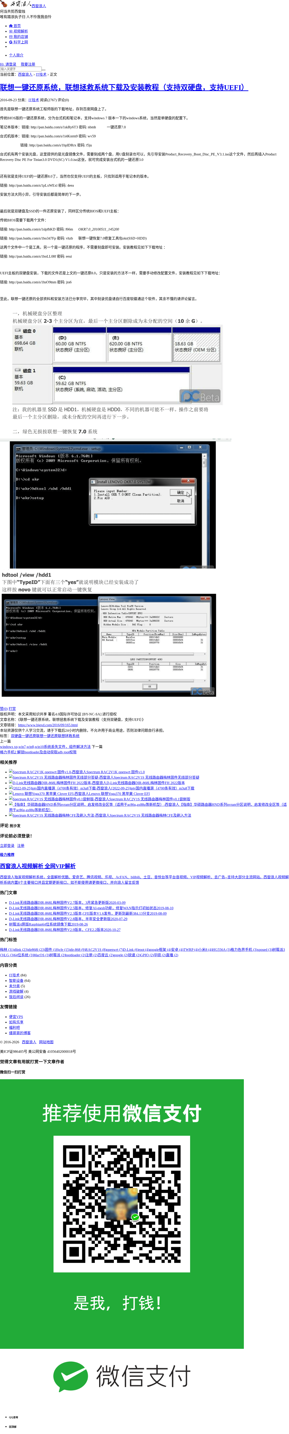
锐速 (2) (134, 955)
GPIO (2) (147, 955)
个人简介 (16, 55)
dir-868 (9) (77, 950)
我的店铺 (18, 37)
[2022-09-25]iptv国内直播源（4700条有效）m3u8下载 (152, 788)
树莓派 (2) (57, 955)
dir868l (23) (36, 950)
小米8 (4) (205, 950)
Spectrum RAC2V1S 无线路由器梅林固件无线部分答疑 (156, 777)
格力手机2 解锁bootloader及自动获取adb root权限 (38, 752)
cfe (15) (64, 950)
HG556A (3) (221, 950)
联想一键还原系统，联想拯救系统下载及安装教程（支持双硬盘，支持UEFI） (124, 87)
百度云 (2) (105, 955)
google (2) (120, 955)
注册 (20, 846)
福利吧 (14, 1028)
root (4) (144, 950)
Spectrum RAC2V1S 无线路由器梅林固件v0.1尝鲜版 (149, 799)
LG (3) (9, 955)
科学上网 (18, 42)
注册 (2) (91, 955)
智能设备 (16, 981)
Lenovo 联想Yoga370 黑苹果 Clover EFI (119, 794)
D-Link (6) (131, 950)
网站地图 (46, 1042)
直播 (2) (172, 955)
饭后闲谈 (16, 997)
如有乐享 (16, 1022)
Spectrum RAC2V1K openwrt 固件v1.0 (115, 772)
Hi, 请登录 (8, 64)
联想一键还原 (47, 736)
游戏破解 (16, 991)
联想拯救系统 (68, 736)
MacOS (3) (41, 955)
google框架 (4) (160, 950)
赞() (4, 709)
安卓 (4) (177, 950)
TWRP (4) (190, 950)
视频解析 (18, 31)
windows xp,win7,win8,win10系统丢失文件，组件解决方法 (45, 747)
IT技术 (41, 74)
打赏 (12, 709)
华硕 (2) (160, 955)
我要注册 (28, 64)
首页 (15, 26)
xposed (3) (264, 950)
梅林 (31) (7, 950)
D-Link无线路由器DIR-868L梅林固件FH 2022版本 (146, 783)
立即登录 (7, 846)
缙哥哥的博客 (20, 1033)
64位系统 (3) (23, 955)
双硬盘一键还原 (23, 736)
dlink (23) (21, 950)
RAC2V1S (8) (95, 950)
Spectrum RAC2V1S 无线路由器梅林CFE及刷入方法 (150, 815)
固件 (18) (52, 950)
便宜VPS (16, 1017)
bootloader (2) (75, 955)
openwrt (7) (114, 950)
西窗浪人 (39, 6)
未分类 (14, 986)
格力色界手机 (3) (244, 950)
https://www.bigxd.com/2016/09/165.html (48, 725)
